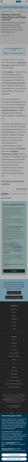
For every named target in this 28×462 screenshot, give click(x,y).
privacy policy (10, 442)
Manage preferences (8, 448)
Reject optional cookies (14, 459)
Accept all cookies (14, 455)
